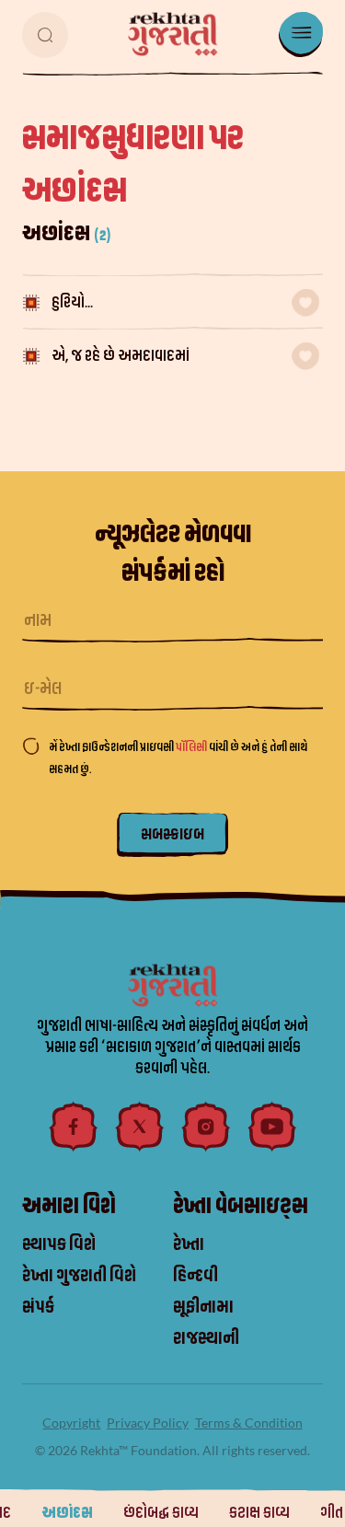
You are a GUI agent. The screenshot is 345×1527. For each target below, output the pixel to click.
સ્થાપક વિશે (59, 1244)
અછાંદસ (67, 1512)
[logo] (173, 34)
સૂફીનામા (203, 1307)
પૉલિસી (192, 747)
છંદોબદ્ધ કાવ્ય (161, 1512)
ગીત (331, 1512)
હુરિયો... (72, 302)
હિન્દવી (195, 1276)
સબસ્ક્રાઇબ (172, 834)
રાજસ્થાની (206, 1338)
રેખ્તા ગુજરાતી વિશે (79, 1276)
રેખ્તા (188, 1244)
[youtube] (272, 1126)
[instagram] (206, 1126)
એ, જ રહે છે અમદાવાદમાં (121, 355)
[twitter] (140, 1126)
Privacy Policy (148, 1422)
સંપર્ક (38, 1307)
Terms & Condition (249, 1422)
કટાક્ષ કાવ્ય (259, 1512)
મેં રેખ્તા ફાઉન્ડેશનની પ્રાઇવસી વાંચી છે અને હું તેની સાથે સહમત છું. (178, 758)
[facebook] (73, 1126)
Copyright (71, 1422)
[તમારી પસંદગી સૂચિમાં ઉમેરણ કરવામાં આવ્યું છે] (305, 302)
